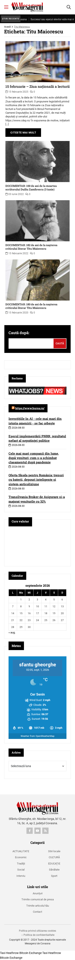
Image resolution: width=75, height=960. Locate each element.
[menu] (6, 7)
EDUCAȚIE (54, 863)
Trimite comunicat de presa (37, 899)
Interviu (20, 875)
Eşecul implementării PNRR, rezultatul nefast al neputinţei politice (37, 438)
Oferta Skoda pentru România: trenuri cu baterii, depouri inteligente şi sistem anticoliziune (36, 479)
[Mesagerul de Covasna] (27, 7)
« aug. (12, 632)
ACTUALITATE (20, 851)
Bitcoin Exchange (30, 953)
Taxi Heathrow (9, 953)
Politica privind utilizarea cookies (37, 930)
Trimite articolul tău (37, 905)
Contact (37, 911)
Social (21, 869)
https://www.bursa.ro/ (29, 408)
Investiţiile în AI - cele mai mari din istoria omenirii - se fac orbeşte (35, 420)
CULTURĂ (54, 857)
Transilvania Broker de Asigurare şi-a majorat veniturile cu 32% (37, 499)
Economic (21, 857)
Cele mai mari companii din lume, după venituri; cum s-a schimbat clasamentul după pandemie (34, 457)
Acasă (7, 26)
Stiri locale (54, 851)
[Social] (29, 831)
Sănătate (54, 869)
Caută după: (19, 332)
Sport (54, 875)
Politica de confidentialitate (39, 935)
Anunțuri (37, 893)
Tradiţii (21, 863)
